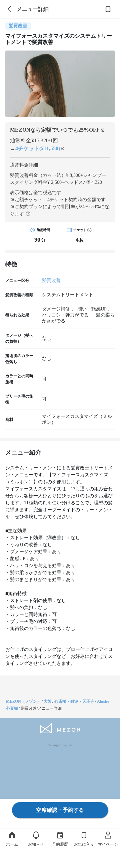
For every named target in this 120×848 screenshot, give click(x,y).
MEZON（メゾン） (23, 701)
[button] (89, 230)
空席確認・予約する (60, 810)
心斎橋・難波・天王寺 (74, 701)
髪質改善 (51, 280)
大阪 (48, 701)
